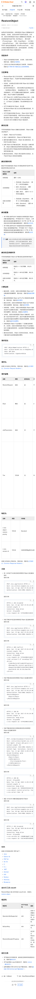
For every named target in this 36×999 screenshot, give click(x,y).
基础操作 (15, 15)
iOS (5, 874)
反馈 (21, 984)
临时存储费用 (14, 321)
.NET (5, 869)
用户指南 (4, 9)
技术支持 (30, 223)
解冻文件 (13, 959)
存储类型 (17, 62)
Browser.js (7, 882)
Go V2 (6, 862)
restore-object (5, 894)
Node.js (6, 877)
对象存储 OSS (9, 14)
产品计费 (19, 9)
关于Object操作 (7, 15)
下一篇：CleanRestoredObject (26, 976)
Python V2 (7, 856)
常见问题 (27, 9)
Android (6, 872)
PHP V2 (6, 859)
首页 (2, 14)
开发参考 (12, 9)
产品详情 (31, 28)
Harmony (6, 879)
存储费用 (25, 312)
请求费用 (19, 300)
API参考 (23, 14)
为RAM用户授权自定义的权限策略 (18, 67)
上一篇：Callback (6, 976)
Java (5, 854)
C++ (5, 867)
